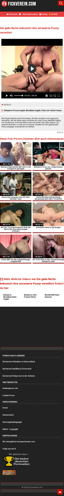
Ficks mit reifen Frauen (51, 110)
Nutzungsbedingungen (12, 422)
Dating (44, 14)
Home (5, 408)
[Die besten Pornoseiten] (17, 467)
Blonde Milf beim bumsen (52, 296)
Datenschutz (8, 415)
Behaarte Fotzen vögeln (14, 110)
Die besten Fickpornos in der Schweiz (19, 376)
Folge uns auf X (9, 449)
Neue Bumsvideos (30, 14)
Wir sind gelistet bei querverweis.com (19, 442)
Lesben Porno (9, 395)
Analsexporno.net (10, 388)
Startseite (13, 14)
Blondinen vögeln (33, 110)
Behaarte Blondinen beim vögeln (9, 297)
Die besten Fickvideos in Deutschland (19, 362)
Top (60, 492)
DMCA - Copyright (10, 429)
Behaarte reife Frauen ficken (30, 296)
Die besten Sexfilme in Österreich (17, 369)
